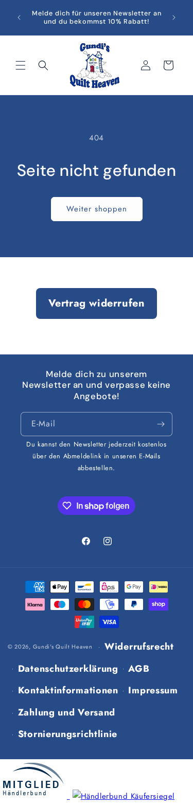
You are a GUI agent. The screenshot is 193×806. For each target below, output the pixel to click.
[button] (20, 65)
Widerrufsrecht (139, 646)
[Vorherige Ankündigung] (19, 17)
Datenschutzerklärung (68, 668)
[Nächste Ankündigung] (174, 17)
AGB (138, 668)
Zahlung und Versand (66, 712)
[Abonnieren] (160, 424)
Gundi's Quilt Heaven (63, 646)
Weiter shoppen (96, 208)
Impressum (153, 690)
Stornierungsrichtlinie (67, 734)
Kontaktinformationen (68, 690)
